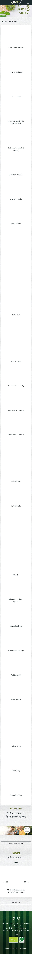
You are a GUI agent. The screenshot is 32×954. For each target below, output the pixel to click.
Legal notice (15, 948)
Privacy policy (22, 948)
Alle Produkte (16, 902)
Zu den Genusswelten (16, 843)
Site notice (8, 948)
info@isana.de (24, 931)
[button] (2, 830)
